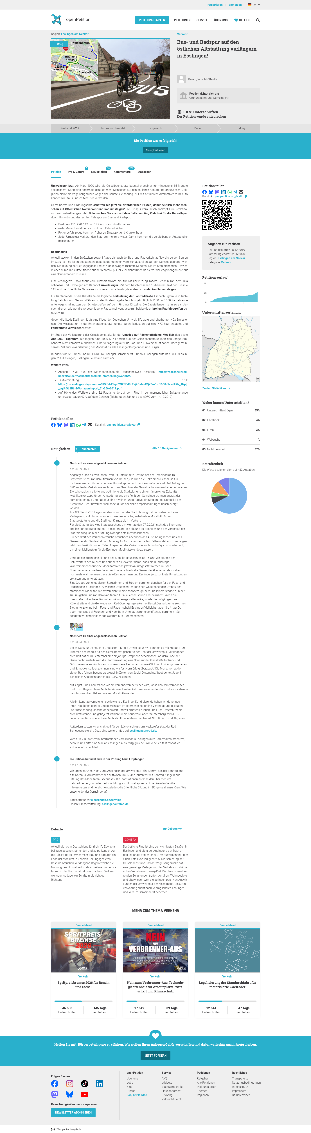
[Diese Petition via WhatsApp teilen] (78, 424)
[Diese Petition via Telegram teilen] (84, 424)
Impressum (239, 1091)
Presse (131, 1091)
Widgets (167, 1082)
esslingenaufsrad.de (115, 804)
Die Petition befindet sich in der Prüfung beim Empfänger (107, 759)
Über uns (132, 1078)
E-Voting (167, 1095)
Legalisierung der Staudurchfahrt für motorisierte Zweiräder (227, 984)
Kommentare (122, 170)
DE (253, 4)
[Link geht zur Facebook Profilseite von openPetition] (54, 1083)
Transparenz (240, 1078)
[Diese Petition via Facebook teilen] (53, 424)
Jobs (130, 1082)
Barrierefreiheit (241, 1095)
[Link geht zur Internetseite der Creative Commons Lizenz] (53, 1129)
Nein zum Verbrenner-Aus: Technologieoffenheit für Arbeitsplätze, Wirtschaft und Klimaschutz (155, 986)
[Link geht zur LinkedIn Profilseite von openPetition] (99, 1083)
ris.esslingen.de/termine (105, 800)
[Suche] (258, 20)
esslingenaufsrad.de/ (143, 730)
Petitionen (182, 20)
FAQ (164, 1078)
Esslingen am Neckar (75, 34)
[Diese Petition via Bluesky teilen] (59, 424)
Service (202, 20)
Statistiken (144, 172)
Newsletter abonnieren (73, 1112)
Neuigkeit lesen (155, 150)
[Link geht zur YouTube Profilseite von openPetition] (84, 1094)
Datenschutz (240, 1086)
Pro (55, 839)
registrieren (215, 4)
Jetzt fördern (155, 1055)
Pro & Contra (76, 170)
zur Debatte (170, 828)
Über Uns (221, 20)
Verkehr (182, 34)
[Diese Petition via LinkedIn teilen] (72, 424)
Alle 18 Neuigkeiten (165, 448)
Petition (56, 172)
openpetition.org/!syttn (122, 424)
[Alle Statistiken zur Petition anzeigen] (231, 380)
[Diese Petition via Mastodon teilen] (66, 424)
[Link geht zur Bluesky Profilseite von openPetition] (69, 1094)
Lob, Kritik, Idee (137, 1095)
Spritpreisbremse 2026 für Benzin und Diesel (83, 984)
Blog (129, 1086)
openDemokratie (172, 1086)
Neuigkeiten (99, 170)
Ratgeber (202, 1078)
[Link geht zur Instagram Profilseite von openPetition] (69, 1083)
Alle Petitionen (206, 1082)
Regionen (203, 1095)
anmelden (235, 4)
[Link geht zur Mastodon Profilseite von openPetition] (54, 1094)
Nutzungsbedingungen (246, 1082)
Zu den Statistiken (214, 388)
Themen (202, 1091)
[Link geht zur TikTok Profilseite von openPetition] (84, 1083)
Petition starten (152, 20)
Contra (130, 839)
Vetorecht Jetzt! (172, 1099)
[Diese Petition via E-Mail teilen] (90, 424)
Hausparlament (171, 1091)
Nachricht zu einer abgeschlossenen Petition (98, 463)
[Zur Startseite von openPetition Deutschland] (71, 20)
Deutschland (84, 925)
